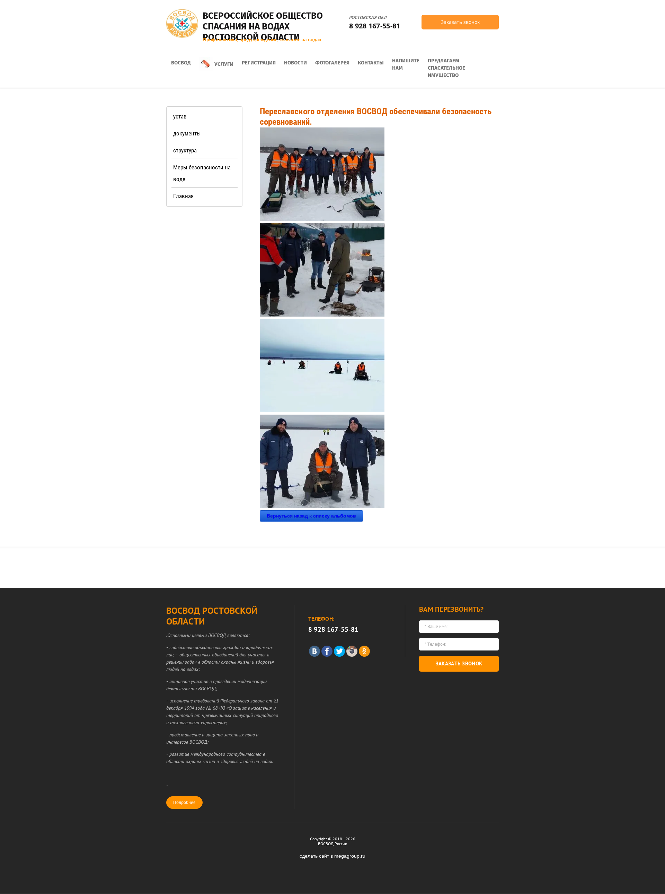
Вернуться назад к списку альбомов (311, 516)
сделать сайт (314, 856)
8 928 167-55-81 (374, 25)
